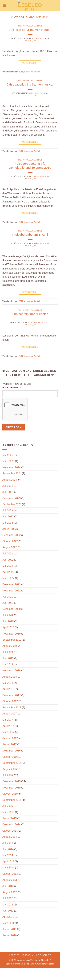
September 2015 (11, 800)
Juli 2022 (7, 553)
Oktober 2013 (10, 873)
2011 (20, 26)
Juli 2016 (7, 775)
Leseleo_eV (30, 40)
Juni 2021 (8, 603)
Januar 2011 (9, 929)
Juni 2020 (8, 621)
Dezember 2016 (11, 750)
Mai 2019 (7, 664)
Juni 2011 (7, 910)
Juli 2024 (7, 486)
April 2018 (8, 689)
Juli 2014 (7, 843)
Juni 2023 (8, 516)
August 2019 (9, 646)
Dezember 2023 (11, 498)
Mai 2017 (7, 719)
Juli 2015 (7, 806)
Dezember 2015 (11, 781)
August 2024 (9, 479)
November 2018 (11, 670)
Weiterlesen (30, 63)
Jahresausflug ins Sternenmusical (30, 84)
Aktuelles (28, 26)
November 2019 (11, 633)
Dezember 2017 (11, 695)
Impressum (27, 955)
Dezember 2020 (11, 609)
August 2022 (9, 547)
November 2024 (11, 467)
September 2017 (11, 707)
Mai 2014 (7, 855)
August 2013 (9, 880)
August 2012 (9, 892)
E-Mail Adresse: (11, 387)
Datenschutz (43, 955)
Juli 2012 (7, 898)
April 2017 (8, 726)
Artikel (38, 26)
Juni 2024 (8, 492)
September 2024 (11, 473)
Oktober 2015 (10, 793)
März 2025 (8, 461)
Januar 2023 (9, 529)
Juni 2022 (8, 559)
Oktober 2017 (10, 701)
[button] (4, 5)
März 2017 (8, 732)
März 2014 (8, 867)
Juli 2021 (7, 596)
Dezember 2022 (11, 535)
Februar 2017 (10, 738)
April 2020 (8, 627)
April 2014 (8, 861)
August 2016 (9, 769)
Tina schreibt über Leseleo (30, 314)
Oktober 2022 (10, 541)
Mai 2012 (7, 904)
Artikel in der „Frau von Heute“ (30, 29)
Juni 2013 (8, 886)
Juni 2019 (8, 658)
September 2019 (11, 639)
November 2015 (11, 787)
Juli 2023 (7, 510)
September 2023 (11, 504)
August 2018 (9, 676)
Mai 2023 (7, 522)
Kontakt (14, 955)
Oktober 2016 (10, 756)
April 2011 (8, 917)
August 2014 (9, 836)
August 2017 (9, 713)
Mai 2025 (7, 455)
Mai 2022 (7, 565)
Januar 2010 (9, 935)
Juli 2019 (7, 652)
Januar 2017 (9, 744)
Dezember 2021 (11, 584)
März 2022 (8, 578)
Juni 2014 (8, 849)
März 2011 (8, 923)
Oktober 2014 (10, 830)
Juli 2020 (7, 615)
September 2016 (11, 763)
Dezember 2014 (11, 824)
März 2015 (8, 812)
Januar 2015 (9, 818)
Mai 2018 (7, 683)
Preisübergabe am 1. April (30, 234)
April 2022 (8, 572)
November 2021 (11, 590)
